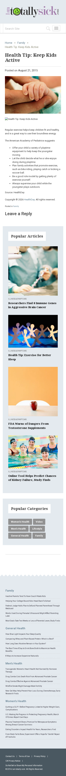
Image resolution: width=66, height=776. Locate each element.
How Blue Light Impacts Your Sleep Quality (23, 634)
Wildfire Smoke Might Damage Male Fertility (24, 686)
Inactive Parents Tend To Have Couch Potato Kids (26, 596)
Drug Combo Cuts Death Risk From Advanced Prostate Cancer (31, 677)
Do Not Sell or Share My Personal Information (24, 765)
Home (8, 42)
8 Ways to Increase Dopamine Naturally (22, 656)
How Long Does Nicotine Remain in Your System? (26, 644)
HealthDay (29, 199)
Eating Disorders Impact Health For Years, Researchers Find (31, 729)
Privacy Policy (39, 756)
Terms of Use (24, 756)
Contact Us (10, 756)
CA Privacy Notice (13, 761)
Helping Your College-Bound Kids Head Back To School (28, 601)
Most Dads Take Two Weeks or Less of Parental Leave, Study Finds (33, 621)
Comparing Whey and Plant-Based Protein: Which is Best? (30, 639)
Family (21, 42)
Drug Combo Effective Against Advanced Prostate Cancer (29, 681)
